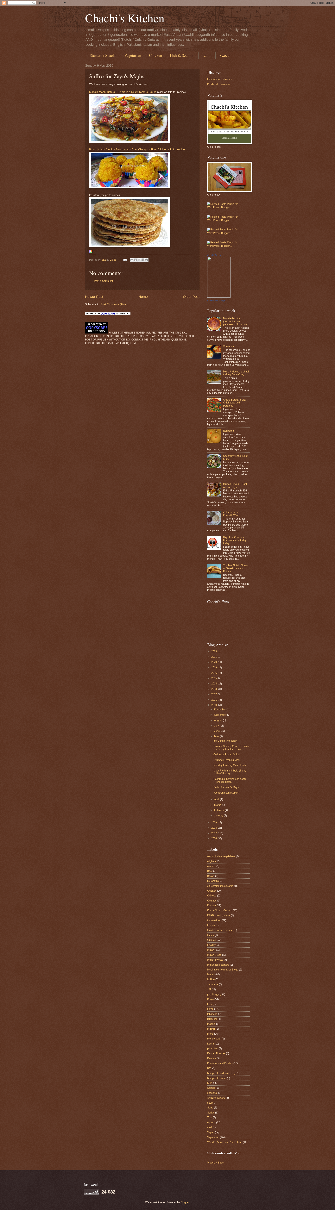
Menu (210, 1033)
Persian (211, 1058)
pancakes (212, 1048)
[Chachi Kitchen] (219, 296)
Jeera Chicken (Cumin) (226, 792)
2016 (214, 672)
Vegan (210, 1132)
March (218, 804)
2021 (214, 656)
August (218, 720)
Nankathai (228, 430)
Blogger (185, 1202)
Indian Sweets (215, 959)
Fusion (211, 925)
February (219, 810)
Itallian (211, 979)
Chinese (211, 895)
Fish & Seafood (182, 55)
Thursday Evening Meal (226, 759)
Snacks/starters (216, 1097)
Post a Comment (103, 280)
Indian (210, 949)
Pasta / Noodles (216, 1053)
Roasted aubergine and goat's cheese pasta (230, 780)
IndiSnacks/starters (218, 964)
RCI (209, 1068)
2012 (214, 694)
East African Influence (219, 79)
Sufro (210, 1107)
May (217, 736)
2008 (214, 827)
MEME (211, 1028)
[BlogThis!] (135, 260)
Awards (211, 866)
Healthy (211, 945)
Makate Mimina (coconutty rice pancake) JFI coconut (235, 321)
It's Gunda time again (225, 740)
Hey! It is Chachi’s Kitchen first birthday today (234, 540)
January (219, 815)
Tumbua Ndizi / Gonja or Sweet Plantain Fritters (235, 568)
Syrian (210, 1112)
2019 (214, 667)
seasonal (212, 1092)
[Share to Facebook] (143, 260)
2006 (214, 838)
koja (209, 1004)
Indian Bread (214, 954)
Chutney (212, 900)
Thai (209, 1117)
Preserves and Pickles (220, 1063)
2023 (214, 651)
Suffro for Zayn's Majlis (226, 787)
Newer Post (94, 297)
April (217, 799)
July (217, 725)
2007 (214, 833)
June (217, 730)
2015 (214, 678)
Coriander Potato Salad (226, 754)
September (220, 714)
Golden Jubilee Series (219, 930)
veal (209, 1127)
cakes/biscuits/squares (220, 885)
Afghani (211, 861)
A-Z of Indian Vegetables (221, 856)
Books (210, 876)
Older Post (191, 297)
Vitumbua (228, 346)
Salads (211, 1087)
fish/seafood (214, 920)
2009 (214, 822)
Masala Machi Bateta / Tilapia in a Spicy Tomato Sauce (122, 91)
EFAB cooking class (218, 915)
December (220, 709)
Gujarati (211, 940)
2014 (214, 683)
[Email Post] (125, 259)
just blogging (214, 994)
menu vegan (214, 1038)
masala (211, 1023)
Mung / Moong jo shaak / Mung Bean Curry (236, 373)
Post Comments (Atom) (114, 304)
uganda (211, 1122)
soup (210, 1102)
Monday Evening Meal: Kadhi (229, 765)
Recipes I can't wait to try (221, 1073)
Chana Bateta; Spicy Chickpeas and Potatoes (234, 402)
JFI (209, 989)
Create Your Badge (216, 300)
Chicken (155, 55)
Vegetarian (132, 55)
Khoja (210, 999)
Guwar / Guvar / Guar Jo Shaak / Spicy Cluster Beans (231, 748)
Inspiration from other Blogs (222, 969)
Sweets (224, 55)
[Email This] (132, 260)
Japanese (212, 984)
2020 (214, 662)
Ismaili (211, 974)
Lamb (207, 55)
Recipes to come (216, 1078)
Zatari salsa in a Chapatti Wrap (232, 513)
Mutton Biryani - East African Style (235, 485)
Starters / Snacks (103, 55)
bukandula (213, 880)
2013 (214, 689)
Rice (209, 1083)
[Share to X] (139, 260)
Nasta (210, 1043)
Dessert (211, 905)
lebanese (212, 1014)
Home (143, 297)
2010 (214, 705)
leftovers (212, 1018)
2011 (214, 699)
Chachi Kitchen (214, 255)
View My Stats (215, 1162)
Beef (209, 871)
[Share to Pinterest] (147, 260)
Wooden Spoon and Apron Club (224, 1142)
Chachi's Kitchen (124, 18)
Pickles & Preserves (218, 84)
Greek (210, 935)
